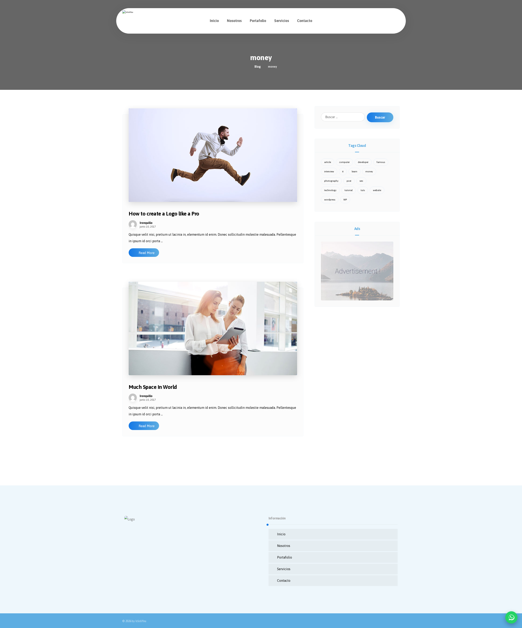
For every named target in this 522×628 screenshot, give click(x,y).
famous (381, 162)
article (327, 162)
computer (344, 162)
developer (363, 162)
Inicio (281, 534)
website (377, 190)
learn (354, 171)
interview (329, 171)
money (369, 171)
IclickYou (140, 621)
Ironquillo (146, 223)
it (343, 171)
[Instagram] (137, 565)
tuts (363, 190)
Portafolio (284, 557)
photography (331, 180)
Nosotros (283, 546)
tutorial (349, 190)
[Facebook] (128, 565)
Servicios (283, 569)
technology (330, 190)
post (349, 180)
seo (361, 180)
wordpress (329, 199)
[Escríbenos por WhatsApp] (511, 617)
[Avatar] (133, 224)
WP (345, 199)
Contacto (283, 580)
